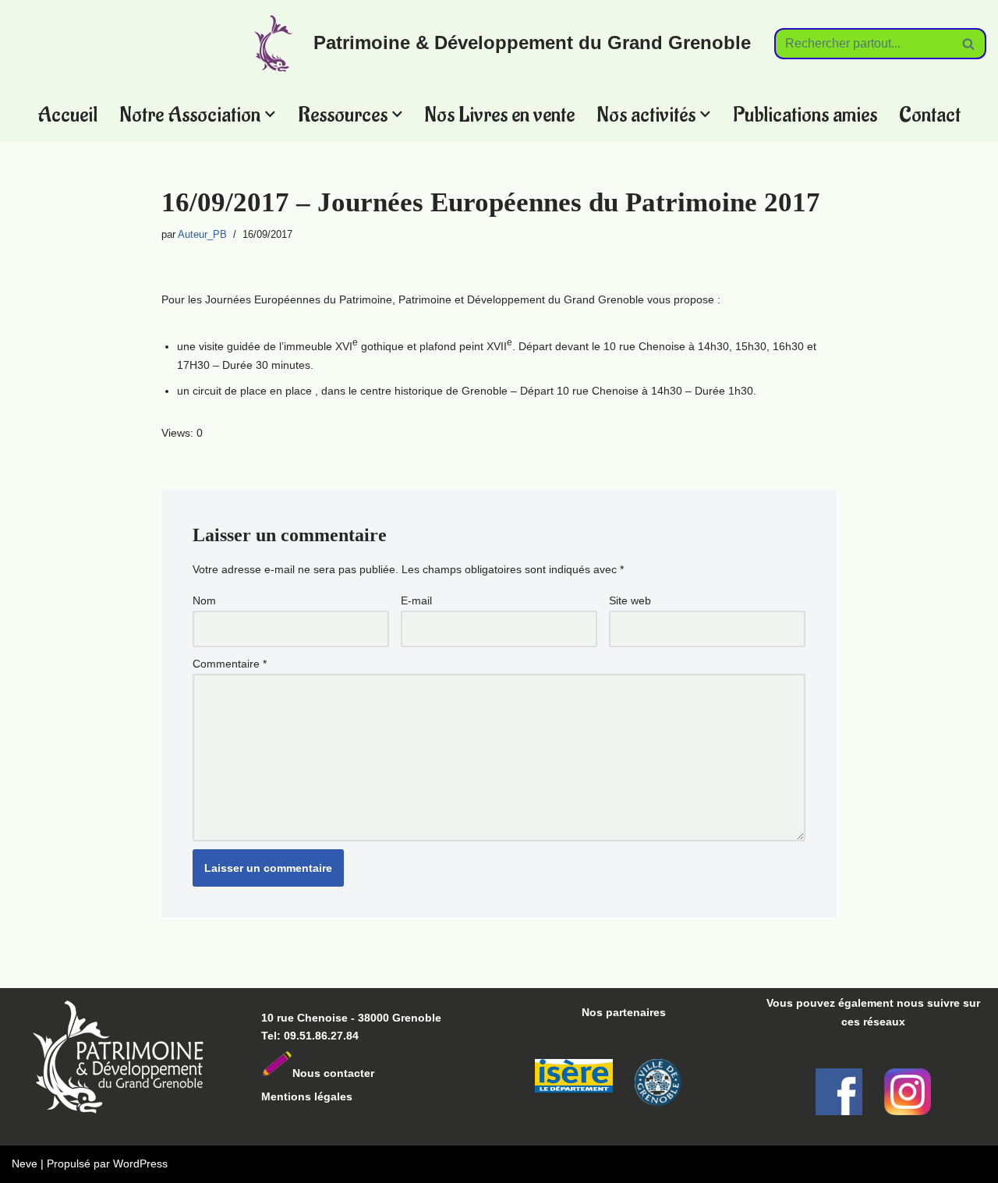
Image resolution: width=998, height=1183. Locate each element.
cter (364, 1073)
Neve (24, 1163)
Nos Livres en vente (499, 114)
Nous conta (323, 1073)
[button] (270, 114)
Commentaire (230, 663)
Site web (630, 600)
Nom (204, 600)
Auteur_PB (202, 234)
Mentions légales (306, 1096)
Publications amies (805, 114)
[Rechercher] (968, 43)
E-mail (416, 600)
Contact (930, 114)
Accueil (67, 114)
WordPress (140, 1163)
